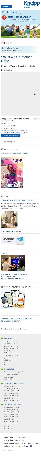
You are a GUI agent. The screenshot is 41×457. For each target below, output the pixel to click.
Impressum (8, 437)
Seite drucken (9, 446)
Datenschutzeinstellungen (14, 440)
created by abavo (7, 450)
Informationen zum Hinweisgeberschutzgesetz (21, 443)
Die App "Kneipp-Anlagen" (16, 287)
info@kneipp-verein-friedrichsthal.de (14, 132)
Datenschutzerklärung (24, 437)
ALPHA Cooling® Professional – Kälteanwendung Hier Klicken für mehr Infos (14, 276)
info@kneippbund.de (11, 341)
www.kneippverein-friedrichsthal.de (14, 130)
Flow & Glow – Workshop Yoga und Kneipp (17, 200)
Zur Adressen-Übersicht (11, 136)
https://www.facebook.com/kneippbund (31, 446)
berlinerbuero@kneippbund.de (14, 372)
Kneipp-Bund (17, 48)
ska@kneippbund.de (11, 386)
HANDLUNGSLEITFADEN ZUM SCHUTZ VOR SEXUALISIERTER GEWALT (16, 320)
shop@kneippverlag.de (11, 407)
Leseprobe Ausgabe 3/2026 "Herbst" (14, 153)
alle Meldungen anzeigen (12, 231)
